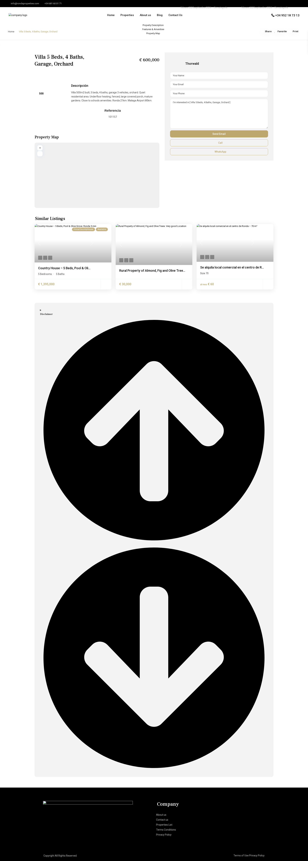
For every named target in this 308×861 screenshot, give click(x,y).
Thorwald (192, 63)
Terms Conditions (166, 829)
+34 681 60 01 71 (53, 3)
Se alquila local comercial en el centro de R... (232, 267)
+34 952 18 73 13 (287, 15)
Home (111, 15)
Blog (160, 15)
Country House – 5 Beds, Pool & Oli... (64, 268)
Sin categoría (220, 7)
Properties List (164, 824)
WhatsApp (220, 151)
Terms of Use (241, 855)
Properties (127, 15)
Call (220, 142)
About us (145, 15)
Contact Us (175, 15)
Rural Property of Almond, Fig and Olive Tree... (152, 270)
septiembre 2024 (202, 7)
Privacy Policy (163, 834)
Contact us (162, 819)
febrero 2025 (187, 7)
